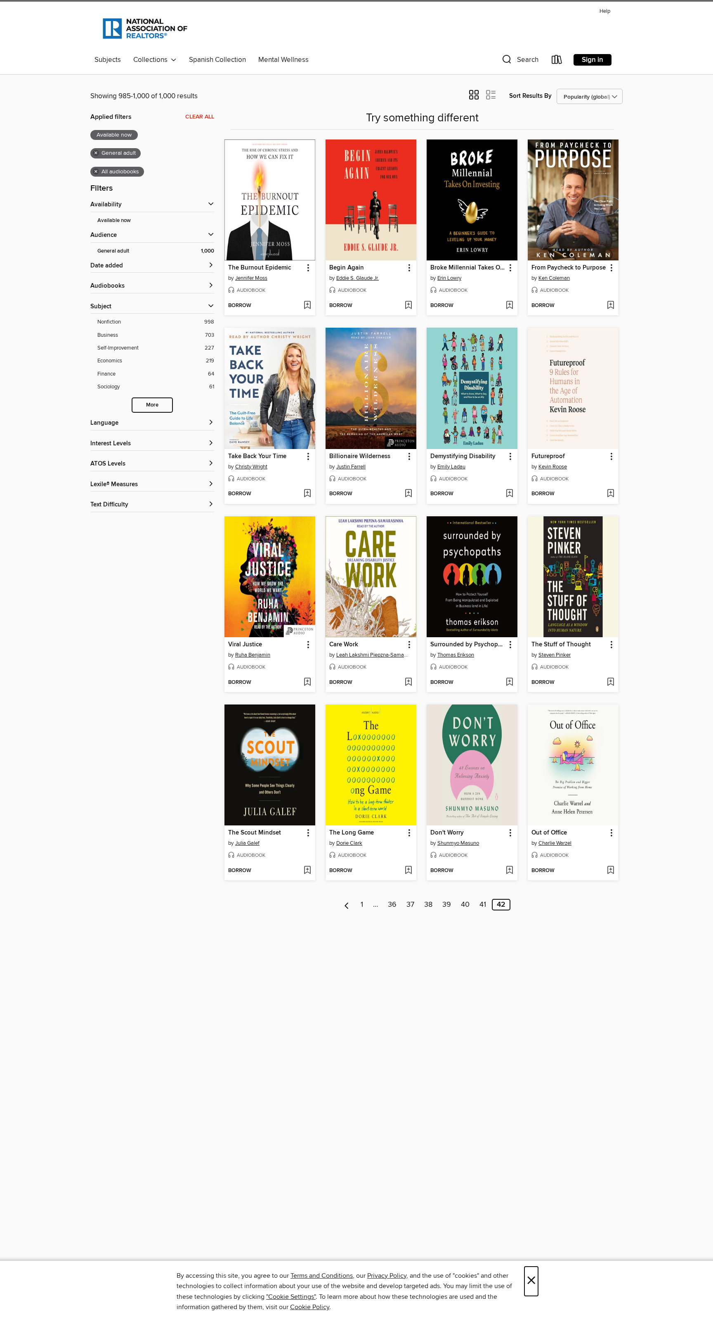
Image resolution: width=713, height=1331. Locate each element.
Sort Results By (530, 96)
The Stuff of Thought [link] (561, 644)
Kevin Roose (552, 466)
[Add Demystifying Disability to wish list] (509, 494)
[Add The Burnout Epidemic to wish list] (307, 305)
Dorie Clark (349, 843)
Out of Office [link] (549, 833)
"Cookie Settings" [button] (291, 1297)
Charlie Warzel (554, 843)
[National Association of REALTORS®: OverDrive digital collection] (145, 28)
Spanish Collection (217, 59)
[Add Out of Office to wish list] (610, 870)
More (152, 405)
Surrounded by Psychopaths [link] (468, 644)
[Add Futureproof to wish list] (610, 494)
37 (410, 904)
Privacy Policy (386, 1276)
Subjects (107, 59)
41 (482, 904)
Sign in (592, 59)
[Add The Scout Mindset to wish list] (307, 870)
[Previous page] (347, 905)
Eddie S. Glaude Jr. (357, 278)
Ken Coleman (554, 278)
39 (446, 904)
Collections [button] (152, 59)
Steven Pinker (554, 655)
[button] (519, 61)
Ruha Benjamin (252, 655)
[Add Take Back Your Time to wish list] (307, 494)
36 (392, 904)
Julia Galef (247, 843)
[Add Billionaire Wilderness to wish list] (408, 494)
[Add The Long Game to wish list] (408, 870)
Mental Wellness (283, 59)
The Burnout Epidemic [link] (259, 268)
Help (605, 11)
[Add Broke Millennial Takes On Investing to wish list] (509, 305)
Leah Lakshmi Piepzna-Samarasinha (372, 655)
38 (428, 904)
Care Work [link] (343, 644)
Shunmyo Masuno (458, 843)
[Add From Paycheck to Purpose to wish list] (610, 305)
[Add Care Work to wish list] (408, 682)
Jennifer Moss (251, 278)
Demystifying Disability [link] (463, 456)
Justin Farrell (351, 466)
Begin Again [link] (346, 268)
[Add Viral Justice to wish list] (307, 682)
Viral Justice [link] (245, 644)
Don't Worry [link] (447, 833)
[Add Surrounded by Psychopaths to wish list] (509, 682)
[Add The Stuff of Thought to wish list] (610, 682)
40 (465, 904)
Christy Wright (251, 466)
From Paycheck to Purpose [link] (568, 268)
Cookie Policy (309, 1307)
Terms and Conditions (321, 1276)
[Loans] (557, 61)
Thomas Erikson (455, 655)
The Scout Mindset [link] (254, 833)
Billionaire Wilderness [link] (359, 456)
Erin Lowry (449, 278)
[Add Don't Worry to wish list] (509, 870)
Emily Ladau (451, 466)
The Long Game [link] (351, 833)
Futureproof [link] (548, 456)
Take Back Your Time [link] (257, 456)
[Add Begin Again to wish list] (408, 305)
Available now (114, 220)
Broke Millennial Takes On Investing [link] (468, 268)
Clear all (199, 117)
